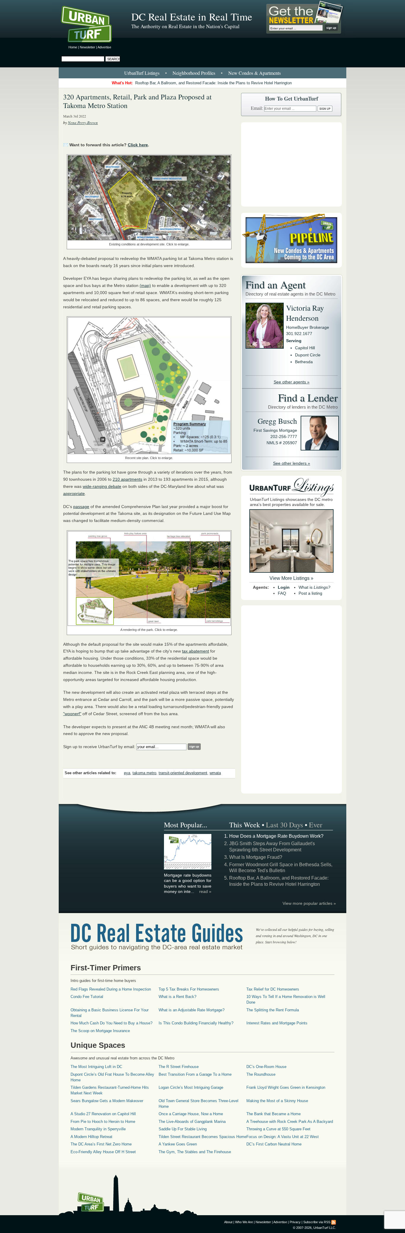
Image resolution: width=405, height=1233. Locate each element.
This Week (244, 824)
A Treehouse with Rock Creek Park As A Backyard (289, 1121)
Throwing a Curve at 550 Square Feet (278, 1129)
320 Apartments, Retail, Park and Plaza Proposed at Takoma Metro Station (137, 101)
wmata (215, 773)
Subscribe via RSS (316, 1222)
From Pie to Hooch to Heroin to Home (103, 1121)
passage (81, 506)
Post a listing (310, 593)
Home (72, 47)
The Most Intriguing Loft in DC (96, 1066)
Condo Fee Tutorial (87, 996)
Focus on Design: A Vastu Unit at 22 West (282, 1136)
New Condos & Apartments (254, 73)
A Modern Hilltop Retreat (91, 1136)
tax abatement (195, 651)
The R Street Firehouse (179, 1066)
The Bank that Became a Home (273, 1114)
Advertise (104, 47)
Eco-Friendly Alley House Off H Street (103, 1152)
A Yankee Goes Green (178, 1144)
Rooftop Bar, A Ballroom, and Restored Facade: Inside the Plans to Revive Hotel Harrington (213, 83)
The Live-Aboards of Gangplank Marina (192, 1121)
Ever (315, 824)
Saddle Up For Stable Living (183, 1129)
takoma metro (144, 773)
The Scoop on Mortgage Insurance (100, 1031)
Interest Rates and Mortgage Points (276, 1023)
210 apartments (127, 479)
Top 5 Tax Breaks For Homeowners (189, 989)
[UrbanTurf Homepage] (91, 25)
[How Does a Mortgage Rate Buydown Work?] (188, 868)
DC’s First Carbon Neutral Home (274, 1144)
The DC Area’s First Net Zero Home (101, 1144)
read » (205, 891)
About (228, 1222)
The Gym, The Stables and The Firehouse (195, 1152)
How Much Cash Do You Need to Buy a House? (111, 1023)
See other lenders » (291, 463)
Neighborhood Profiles (194, 73)
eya (127, 773)
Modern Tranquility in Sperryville (98, 1129)
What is (314, 587)
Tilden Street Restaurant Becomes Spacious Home (202, 1136)
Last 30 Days (284, 824)
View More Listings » (291, 578)
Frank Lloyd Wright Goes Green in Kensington (285, 1087)
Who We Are (244, 1222)
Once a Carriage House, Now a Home (191, 1114)
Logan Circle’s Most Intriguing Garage (191, 1087)
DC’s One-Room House (266, 1066)
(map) (145, 285)
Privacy (295, 1222)
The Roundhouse (260, 1074)
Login (284, 587)
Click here (138, 144)
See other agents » (292, 382)
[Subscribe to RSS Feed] (333, 1222)
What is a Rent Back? (177, 996)
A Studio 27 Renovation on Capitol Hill (103, 1114)
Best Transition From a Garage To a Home (195, 1074)
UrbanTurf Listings (142, 73)
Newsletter (87, 47)
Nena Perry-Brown (83, 122)
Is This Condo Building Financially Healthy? (196, 1023)
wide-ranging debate (102, 486)
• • (202, 73)
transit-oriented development (183, 773)
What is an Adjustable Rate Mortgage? (191, 1010)
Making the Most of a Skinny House (277, 1101)
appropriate (74, 493)
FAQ (282, 593)
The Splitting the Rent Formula (272, 1010)
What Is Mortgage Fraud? (255, 857)
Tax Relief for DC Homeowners (272, 989)
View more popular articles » (309, 903)
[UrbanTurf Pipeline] (291, 266)
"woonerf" (72, 713)
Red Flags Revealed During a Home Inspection (111, 989)
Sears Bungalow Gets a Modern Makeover (107, 1101)
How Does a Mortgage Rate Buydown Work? (276, 836)
